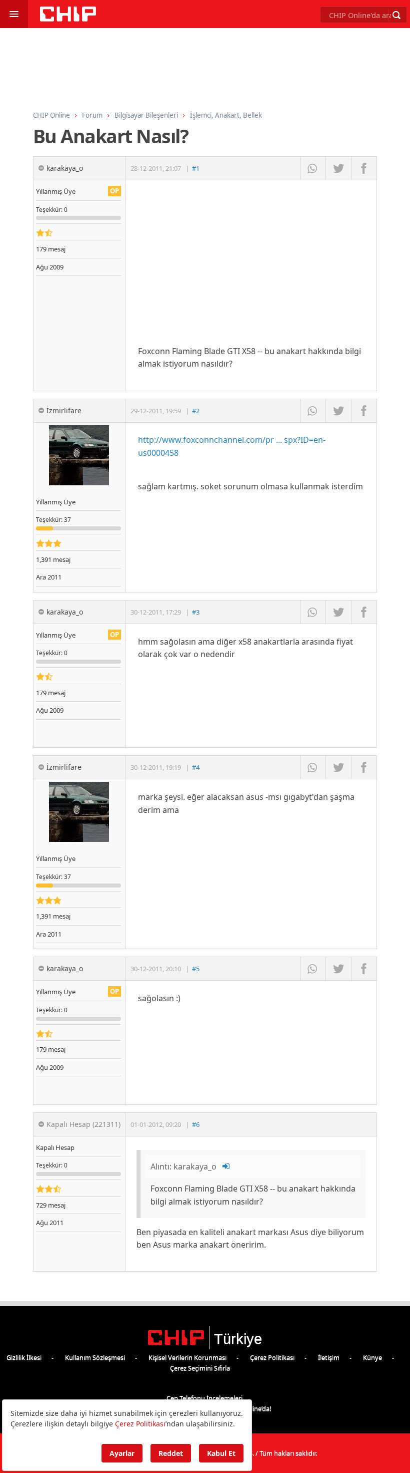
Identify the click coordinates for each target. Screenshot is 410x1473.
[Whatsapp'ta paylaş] (313, 168)
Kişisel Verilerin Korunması (187, 1357)
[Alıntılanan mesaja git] (226, 1166)
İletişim (329, 1357)
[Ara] (396, 15)
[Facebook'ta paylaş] (363, 168)
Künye (372, 1357)
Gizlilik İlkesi (24, 1357)
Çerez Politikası (272, 1357)
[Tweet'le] (338, 168)
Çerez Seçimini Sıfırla (200, 1367)
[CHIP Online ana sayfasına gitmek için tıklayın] (68, 19)
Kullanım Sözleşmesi (95, 1357)
